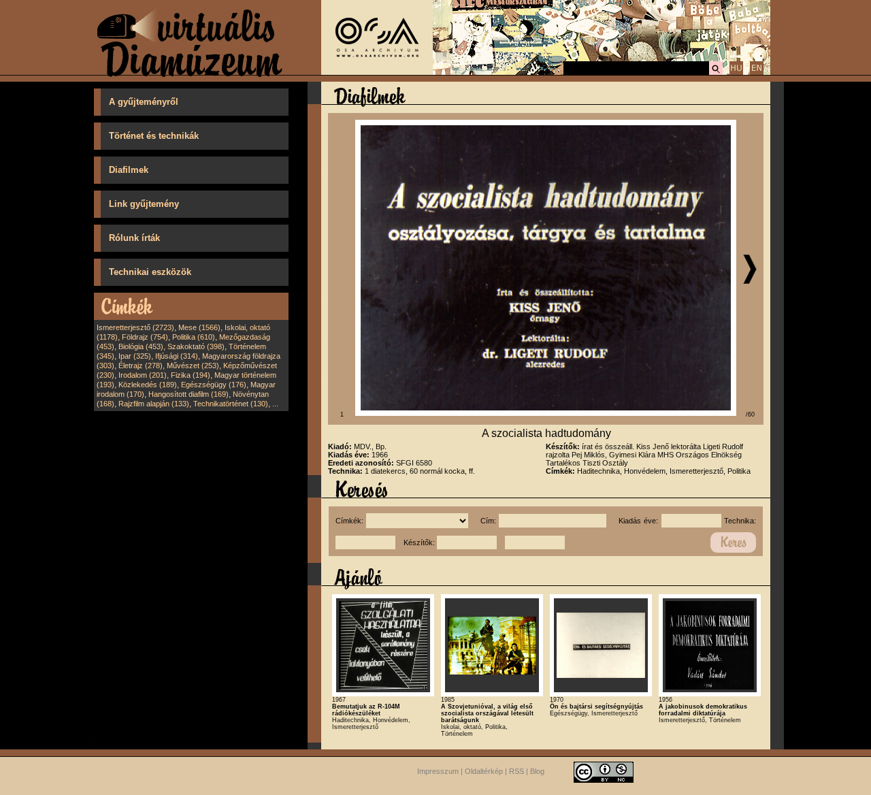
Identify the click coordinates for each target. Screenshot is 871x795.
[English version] (756, 73)
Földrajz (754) (145, 337)
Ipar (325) (134, 356)
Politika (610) (193, 337)
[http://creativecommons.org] (603, 771)
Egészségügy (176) (213, 384)
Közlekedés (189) (147, 384)
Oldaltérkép (484, 771)
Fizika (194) (190, 375)
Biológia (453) (140, 346)
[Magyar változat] (736, 73)
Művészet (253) (193, 365)
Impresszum (438, 771)
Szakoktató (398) (196, 346)
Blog (537, 771)
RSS (516, 771)
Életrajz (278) (140, 365)
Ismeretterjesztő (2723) (135, 327)
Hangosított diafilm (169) (188, 394)
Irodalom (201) (142, 375)
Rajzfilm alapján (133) (153, 404)
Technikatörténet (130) (230, 404)
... (275, 404)
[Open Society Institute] (377, 72)
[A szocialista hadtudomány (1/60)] (545, 413)
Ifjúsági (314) (176, 356)
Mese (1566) (199, 327)
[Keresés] (716, 73)
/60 (750, 414)
